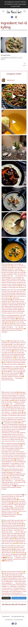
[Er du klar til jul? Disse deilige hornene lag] (14, 557)
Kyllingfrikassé (5, 55)
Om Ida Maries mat (18, 616)
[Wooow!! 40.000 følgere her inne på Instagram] (14, 352)
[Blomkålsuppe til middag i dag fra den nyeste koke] (14, 122)
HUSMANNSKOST (13, 57)
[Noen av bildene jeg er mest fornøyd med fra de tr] (14, 429)
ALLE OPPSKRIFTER (5, 57)
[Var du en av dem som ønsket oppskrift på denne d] (14, 198)
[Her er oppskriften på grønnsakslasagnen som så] (14, 455)
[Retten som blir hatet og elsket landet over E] (14, 531)
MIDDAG (3, 59)
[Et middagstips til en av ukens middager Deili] (14, 378)
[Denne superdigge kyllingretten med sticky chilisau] (14, 327)
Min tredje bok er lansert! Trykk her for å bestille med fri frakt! (15, 4)
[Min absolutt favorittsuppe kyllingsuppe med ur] (14, 403)
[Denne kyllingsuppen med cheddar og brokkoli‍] (14, 275)
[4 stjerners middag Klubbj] (14, 147)
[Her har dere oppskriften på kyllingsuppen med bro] (14, 250)
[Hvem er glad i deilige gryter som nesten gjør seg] (14, 173)
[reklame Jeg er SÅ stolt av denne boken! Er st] (14, 301)
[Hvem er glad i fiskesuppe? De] (14, 224)
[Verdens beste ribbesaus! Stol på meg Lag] (14, 583)
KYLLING (20, 57)
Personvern (6, 616)
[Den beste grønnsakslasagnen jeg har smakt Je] (14, 480)
